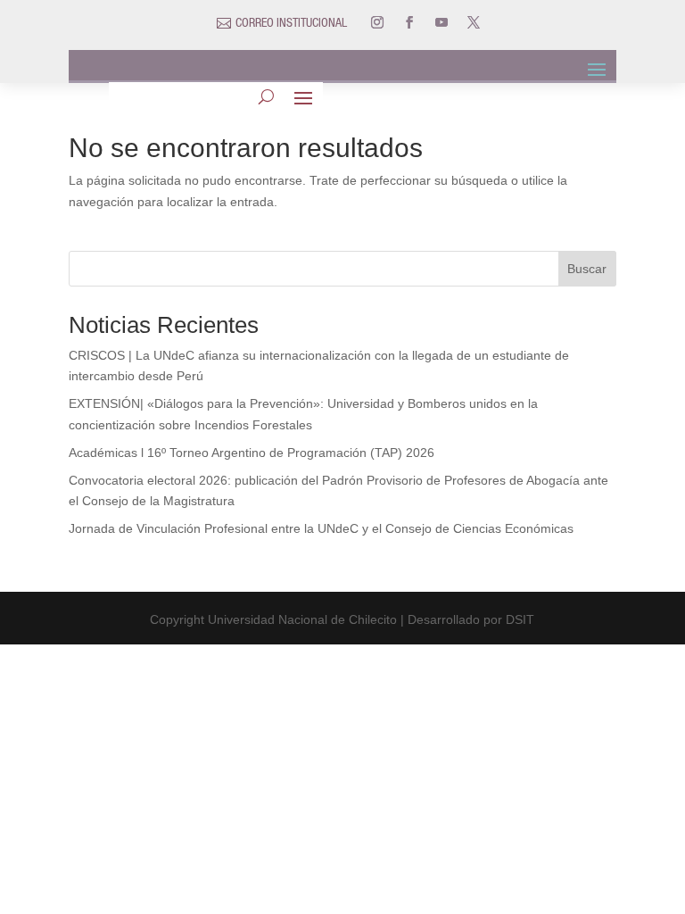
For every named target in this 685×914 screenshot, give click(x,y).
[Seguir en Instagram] (377, 22)
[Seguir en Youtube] (441, 22)
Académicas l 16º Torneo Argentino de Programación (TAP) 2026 (251, 452)
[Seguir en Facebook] (409, 22)
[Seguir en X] (473, 22)
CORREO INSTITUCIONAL (291, 24)
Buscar (587, 269)
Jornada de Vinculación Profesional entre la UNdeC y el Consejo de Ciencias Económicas (321, 528)
